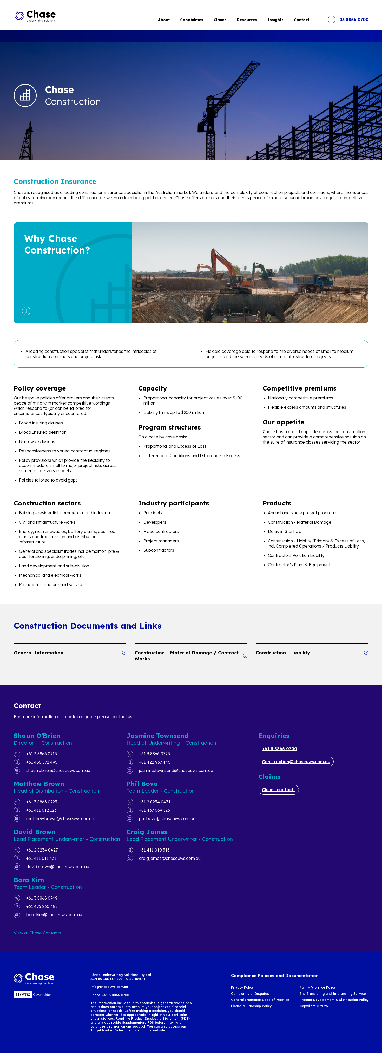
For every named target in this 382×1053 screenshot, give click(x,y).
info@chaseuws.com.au (109, 987)
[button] (70, 653)
